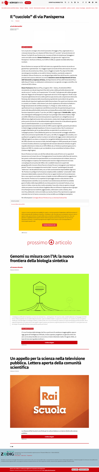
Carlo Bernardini (16, 26)
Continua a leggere (49, 342)
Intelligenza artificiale (27, 328)
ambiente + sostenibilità (60, 8)
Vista (12, 21)
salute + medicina (50, 8)
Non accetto (75, 469)
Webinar (26, 8)
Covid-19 (31, 8)
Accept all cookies (84, 469)
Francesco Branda (17, 267)
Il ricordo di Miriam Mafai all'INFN (18, 204)
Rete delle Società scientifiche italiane (10, 8)
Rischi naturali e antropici (39, 8)
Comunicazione (28, 47)
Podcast (22, 8)
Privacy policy (17, 455)
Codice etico (23, 455)
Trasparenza (29, 455)
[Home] (14, 3)
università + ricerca (90, 8)
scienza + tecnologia (80, 8)
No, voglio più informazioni (49, 470)
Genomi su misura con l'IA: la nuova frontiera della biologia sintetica (42, 258)
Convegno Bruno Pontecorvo (42, 198)
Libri (23, 47)
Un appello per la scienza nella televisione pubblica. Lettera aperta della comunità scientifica (47, 363)
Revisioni (17, 21)
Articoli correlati (15, 201)
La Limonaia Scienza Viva (59, 198)
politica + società (71, 8)
